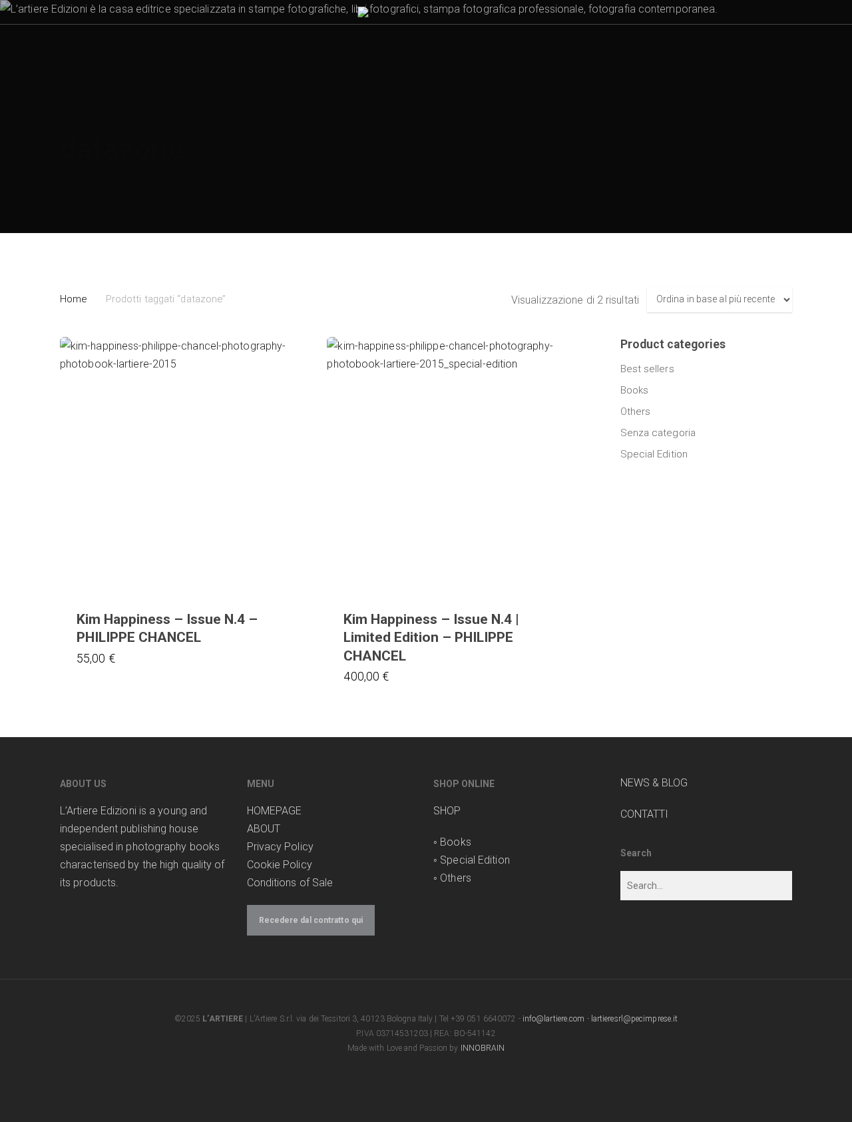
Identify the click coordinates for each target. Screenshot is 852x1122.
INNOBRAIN (483, 1048)
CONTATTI (644, 814)
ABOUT (264, 828)
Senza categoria (658, 433)
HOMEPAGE (274, 810)
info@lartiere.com (554, 1018)
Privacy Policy (280, 846)
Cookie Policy (279, 864)
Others (635, 412)
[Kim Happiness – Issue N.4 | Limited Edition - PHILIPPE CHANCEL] (455, 465)
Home (73, 299)
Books (634, 390)
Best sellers (647, 369)
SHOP (447, 810)
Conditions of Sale (290, 882)
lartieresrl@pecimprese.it (634, 1018)
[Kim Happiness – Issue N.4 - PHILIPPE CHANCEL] (188, 465)
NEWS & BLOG (654, 782)
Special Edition (654, 454)
